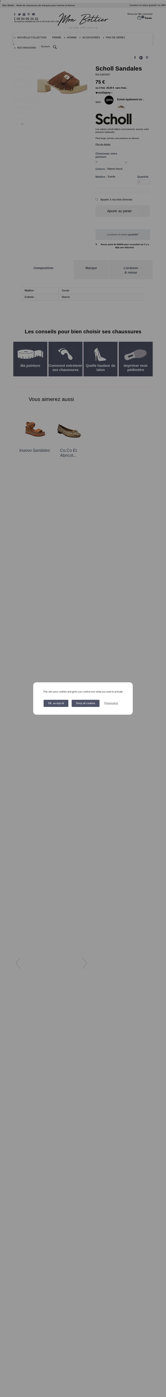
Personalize (111, 703)
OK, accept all (56, 703)
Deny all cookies (85, 703)
